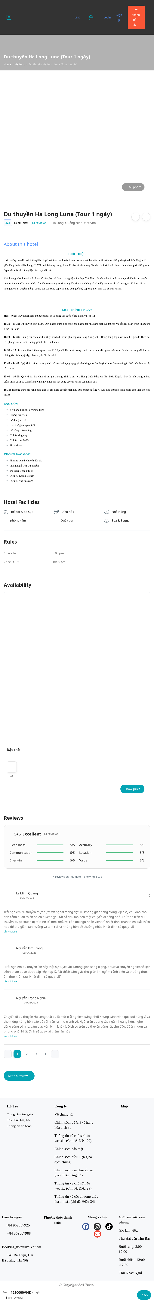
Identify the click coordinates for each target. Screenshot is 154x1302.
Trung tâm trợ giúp (20, 1114)
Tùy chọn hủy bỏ (18, 1120)
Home (7, 64)
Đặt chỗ (13, 749)
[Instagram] (97, 1226)
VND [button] (78, 17)
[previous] (7, 1054)
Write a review (18, 1076)
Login (107, 17)
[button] (93, 17)
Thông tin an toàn (19, 1126)
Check (144, 1295)
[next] (55, 1054)
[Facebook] (85, 1226)
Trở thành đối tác (136, 17)
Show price (132, 789)
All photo (135, 187)
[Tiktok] (109, 1226)
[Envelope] (97, 1234)
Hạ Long (20, 64)
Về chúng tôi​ (63, 1114)
